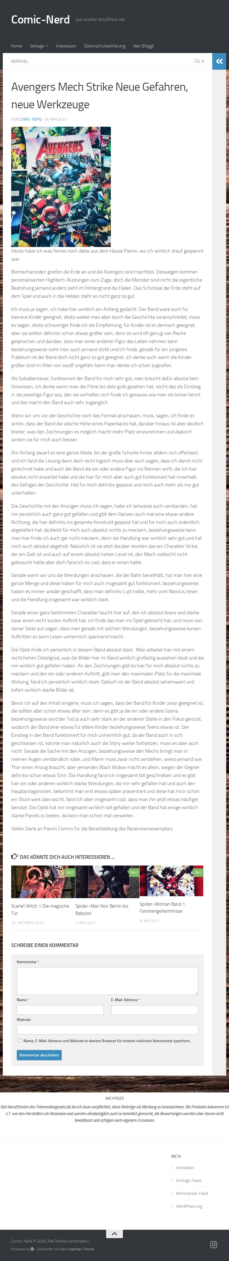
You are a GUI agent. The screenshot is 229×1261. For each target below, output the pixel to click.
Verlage (37, 46)
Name (23, 1000)
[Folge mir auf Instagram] (214, 1245)
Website (24, 1019)
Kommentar (28, 962)
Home (16, 46)
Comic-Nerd (40, 20)
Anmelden (185, 1167)
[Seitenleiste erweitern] (219, 61)
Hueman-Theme (81, 1249)
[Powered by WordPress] (32, 1249)
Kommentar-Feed (192, 1193)
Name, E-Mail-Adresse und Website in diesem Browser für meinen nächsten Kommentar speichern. (107, 1041)
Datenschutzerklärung (104, 46)
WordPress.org (189, 1206)
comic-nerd (30, 119)
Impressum (66, 46)
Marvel (19, 61)
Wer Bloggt (143, 46)
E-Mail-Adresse (125, 1000)
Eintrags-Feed (188, 1180)
